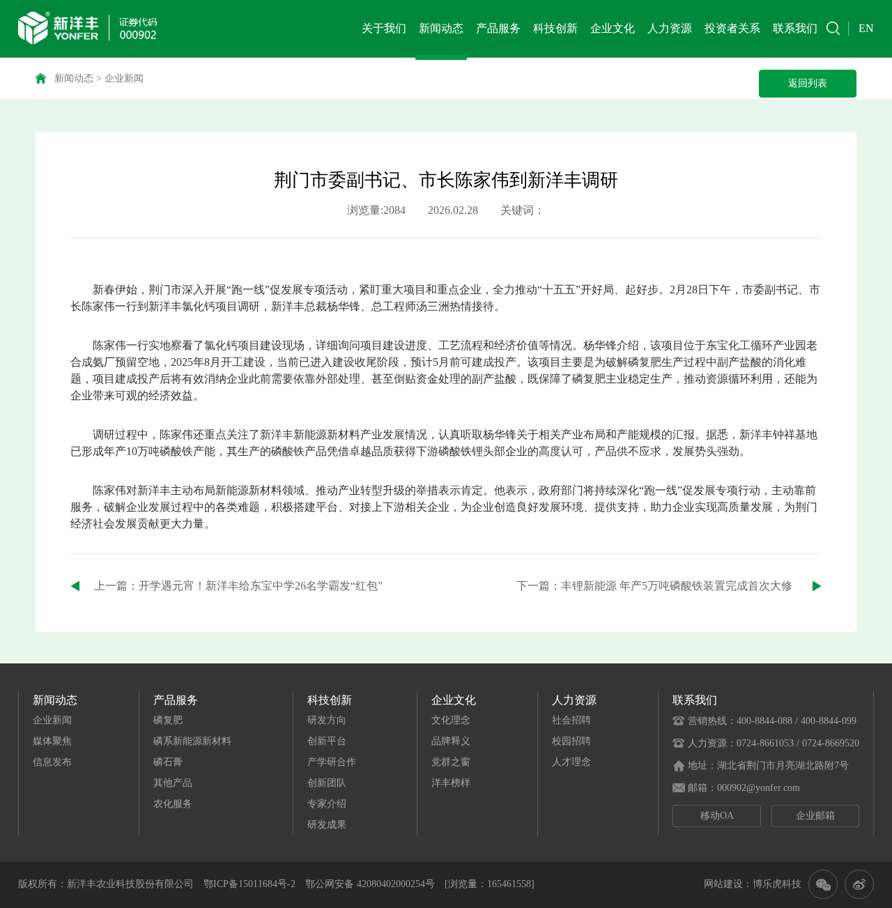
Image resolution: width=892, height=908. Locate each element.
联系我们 (795, 28)
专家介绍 (326, 804)
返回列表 (807, 83)
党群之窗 (450, 762)
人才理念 (571, 762)
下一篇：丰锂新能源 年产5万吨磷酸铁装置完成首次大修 (654, 586)
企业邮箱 (815, 815)
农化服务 (172, 804)
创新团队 (326, 783)
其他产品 (172, 783)
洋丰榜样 (450, 783)
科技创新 (555, 28)
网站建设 (723, 884)
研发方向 (326, 720)
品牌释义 (450, 741)
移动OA (717, 815)
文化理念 (450, 720)
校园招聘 (571, 741)
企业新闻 (124, 78)
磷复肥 (168, 720)
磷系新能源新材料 (192, 741)
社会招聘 (571, 720)
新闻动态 (441, 28)
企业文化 (612, 28)
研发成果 (326, 824)
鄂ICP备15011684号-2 (249, 884)
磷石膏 (168, 762)
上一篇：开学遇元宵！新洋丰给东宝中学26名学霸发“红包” (238, 586)
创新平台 (326, 741)
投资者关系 (732, 28)
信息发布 (52, 762)
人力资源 (669, 28)
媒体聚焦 (52, 741)
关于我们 (384, 28)
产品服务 (498, 28)
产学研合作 (331, 762)
